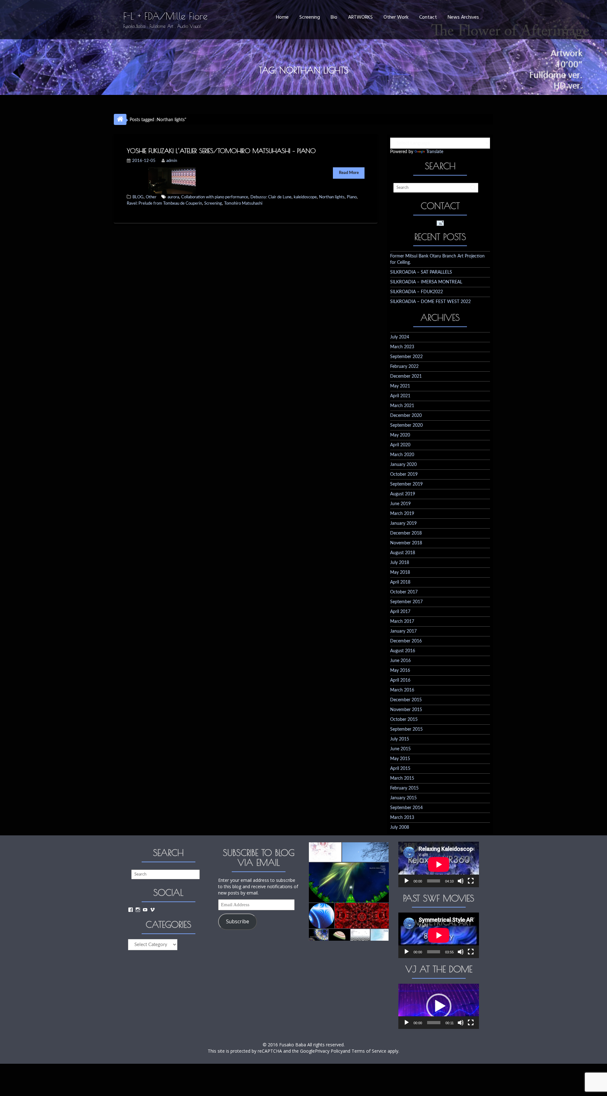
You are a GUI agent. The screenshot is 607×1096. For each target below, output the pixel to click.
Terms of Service (369, 1051)
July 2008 (399, 827)
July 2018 (399, 562)
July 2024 (399, 337)
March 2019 (402, 513)
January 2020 (403, 464)
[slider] (433, 1022)
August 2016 (402, 651)
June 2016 (400, 661)
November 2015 (406, 710)
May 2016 (400, 670)
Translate (434, 152)
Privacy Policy (329, 1051)
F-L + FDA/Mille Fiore (165, 16)
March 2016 (402, 690)
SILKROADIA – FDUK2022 (416, 292)
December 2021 (406, 376)
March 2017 (402, 621)
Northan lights (332, 197)
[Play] (406, 881)
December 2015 (406, 700)
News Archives (463, 17)
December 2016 (406, 641)
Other (151, 197)
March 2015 (402, 778)
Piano (352, 197)
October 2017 (404, 592)
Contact (428, 17)
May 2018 (400, 572)
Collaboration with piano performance (214, 197)
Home (282, 17)
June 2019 (400, 504)
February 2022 (404, 366)
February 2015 (404, 788)
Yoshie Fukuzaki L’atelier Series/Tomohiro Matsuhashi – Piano (221, 150)
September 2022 (406, 357)
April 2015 (400, 768)
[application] (438, 864)
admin (171, 161)
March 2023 (402, 347)
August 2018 (402, 553)
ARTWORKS (360, 17)
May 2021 (400, 386)
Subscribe (237, 921)
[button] (324, 852)
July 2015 (399, 739)
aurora (173, 197)
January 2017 (403, 631)
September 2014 (406, 808)
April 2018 (400, 582)
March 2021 (402, 406)
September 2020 (406, 425)
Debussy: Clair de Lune (270, 197)
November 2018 (406, 543)
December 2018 (406, 533)
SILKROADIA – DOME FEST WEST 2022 (430, 302)
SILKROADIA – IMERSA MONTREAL (426, 282)
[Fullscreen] (471, 881)
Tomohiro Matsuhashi (243, 203)
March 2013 (402, 817)
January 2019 (403, 523)
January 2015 (403, 798)
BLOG (138, 197)
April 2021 (400, 396)
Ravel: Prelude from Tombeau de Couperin (164, 203)
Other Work (395, 17)
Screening (309, 17)
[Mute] (460, 881)
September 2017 (406, 602)
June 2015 (400, 749)
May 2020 (400, 435)
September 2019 (406, 484)
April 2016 (400, 680)
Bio (334, 17)
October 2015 (404, 719)
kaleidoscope (305, 197)
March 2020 (402, 455)
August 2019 (402, 494)
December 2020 (406, 415)
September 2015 (406, 729)
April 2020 (400, 445)
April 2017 (400, 612)
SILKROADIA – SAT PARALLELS (421, 272)
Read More (349, 173)
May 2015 (400, 759)
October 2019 (404, 474)
